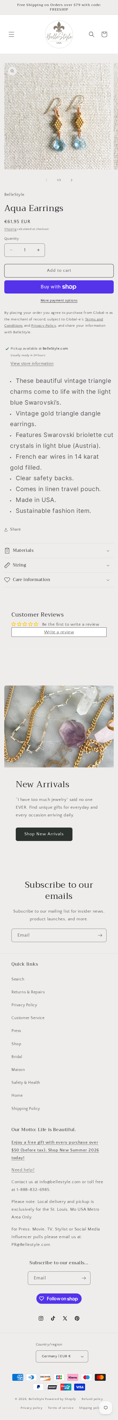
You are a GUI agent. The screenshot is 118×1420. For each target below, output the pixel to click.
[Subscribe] (100, 935)
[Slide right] (71, 180)
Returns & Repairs (28, 992)
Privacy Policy (24, 1005)
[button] (11, 34)
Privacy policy (32, 1408)
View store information (32, 363)
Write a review (59, 632)
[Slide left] (46, 180)
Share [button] (15, 529)
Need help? (23, 1169)
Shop (16, 1044)
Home (17, 1095)
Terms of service (61, 1408)
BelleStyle (36, 1399)
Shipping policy (91, 1408)
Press (16, 1031)
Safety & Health (25, 1082)
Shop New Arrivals (44, 834)
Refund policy (92, 1399)
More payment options (59, 300)
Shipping (10, 229)
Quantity (11, 239)
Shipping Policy (25, 1108)
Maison (18, 1070)
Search (18, 979)
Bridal (16, 1057)
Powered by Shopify (60, 1399)
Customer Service (28, 1018)
